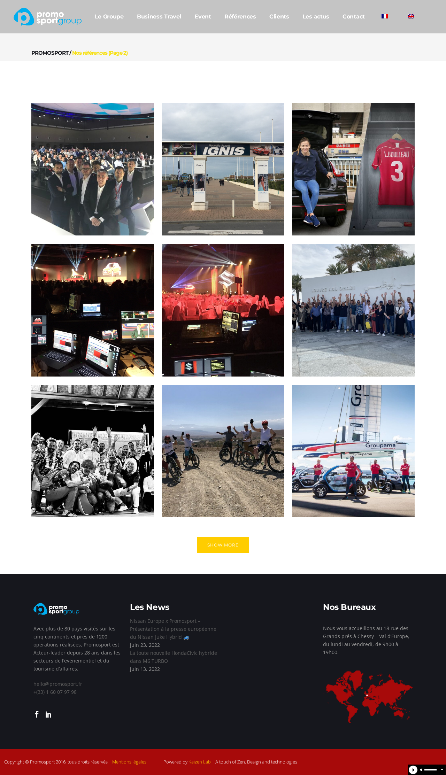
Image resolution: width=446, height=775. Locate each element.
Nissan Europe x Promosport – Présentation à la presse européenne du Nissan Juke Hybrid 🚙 (173, 629)
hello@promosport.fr (57, 684)
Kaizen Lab (200, 762)
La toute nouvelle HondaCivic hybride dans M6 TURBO (173, 657)
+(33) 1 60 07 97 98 (55, 692)
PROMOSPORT (49, 52)
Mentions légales (129, 762)
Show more (223, 545)
